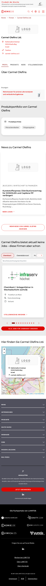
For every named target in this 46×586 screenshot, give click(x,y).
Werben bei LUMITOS (22, 557)
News (23, 65)
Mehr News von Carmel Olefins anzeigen (23, 227)
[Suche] (28, 11)
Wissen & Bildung (8, 449)
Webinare (5, 434)
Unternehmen (7, 412)
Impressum (13, 579)
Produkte (14, 65)
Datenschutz (32, 579)
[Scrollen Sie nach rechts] (41, 255)
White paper (6, 427)
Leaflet (30, 393)
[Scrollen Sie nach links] (38, 255)
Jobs (3, 442)
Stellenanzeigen (35, 65)
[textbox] (23, 260)
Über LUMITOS (22, 562)
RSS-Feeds (5, 457)
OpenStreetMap (39, 393)
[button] (23, 380)
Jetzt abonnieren (23, 489)
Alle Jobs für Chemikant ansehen (23, 328)
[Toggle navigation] (43, 11)
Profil (5, 65)
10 (33, 323)
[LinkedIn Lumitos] (23, 549)
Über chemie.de (23, 566)
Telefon (8, 50)
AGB (22, 579)
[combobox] (23, 261)
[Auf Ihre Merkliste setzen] (39, 12)
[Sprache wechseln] (35, 11)
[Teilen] (32, 11)
